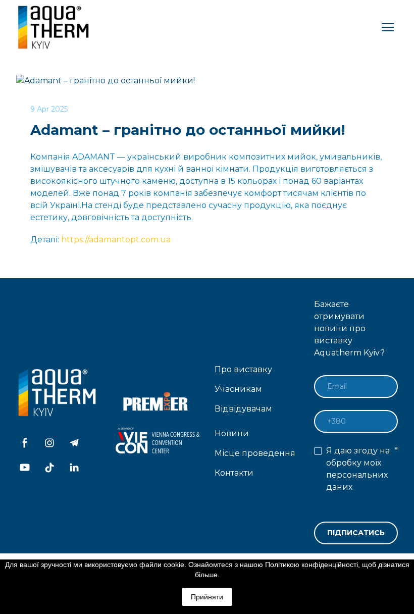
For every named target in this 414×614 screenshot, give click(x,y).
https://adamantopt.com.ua (116, 239)
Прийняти (207, 597)
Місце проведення (255, 453)
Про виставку (243, 369)
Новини (232, 433)
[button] (24, 442)
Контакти (234, 473)
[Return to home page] (54, 27)
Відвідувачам (243, 409)
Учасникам (238, 389)
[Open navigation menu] (388, 27)
